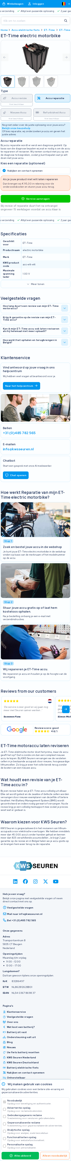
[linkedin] (15, 881)
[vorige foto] (4, 57)
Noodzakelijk (29, 1102)
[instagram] (36, 881)
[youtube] (56, 881)
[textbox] (63, 4)
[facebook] (25, 881)
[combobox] (64, 4)
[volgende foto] (66, 57)
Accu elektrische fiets (26, 30)
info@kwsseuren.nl (18, 449)
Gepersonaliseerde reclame (35, 1124)
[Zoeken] (66, 21)
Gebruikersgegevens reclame (31, 1117)
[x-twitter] (45, 881)
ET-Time (49, 30)
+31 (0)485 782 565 (19, 432)
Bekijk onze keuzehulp (16, 128)
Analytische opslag (28, 1131)
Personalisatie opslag (21, 1146)
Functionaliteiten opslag (26, 1139)
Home (4, 30)
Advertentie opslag (24, 1109)
